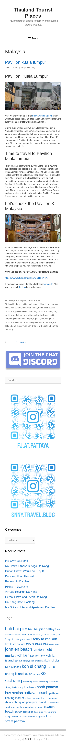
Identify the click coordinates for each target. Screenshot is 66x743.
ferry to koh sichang (37, 643)
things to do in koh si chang (45, 712)
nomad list (43, 308)
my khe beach (28, 687)
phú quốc (19, 702)
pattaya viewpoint (33, 698)
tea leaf (49, 322)
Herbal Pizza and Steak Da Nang (26, 597)
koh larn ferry (37, 655)
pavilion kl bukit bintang (26, 311)
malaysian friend (29, 308)
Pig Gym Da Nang (16, 560)
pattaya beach (36, 693)
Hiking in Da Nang (16, 586)
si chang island (53, 702)
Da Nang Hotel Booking (20, 602)
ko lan (28, 674)
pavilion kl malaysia (47, 311)
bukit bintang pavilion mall (20, 304)
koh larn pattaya (22, 660)
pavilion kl (9, 311)
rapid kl (36, 319)
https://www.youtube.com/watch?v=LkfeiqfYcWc (26, 278)
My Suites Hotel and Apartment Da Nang (30, 607)
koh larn (22, 655)
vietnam (32, 716)
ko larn (36, 674)
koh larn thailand (38, 661)
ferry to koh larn (45, 639)
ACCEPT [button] (30, 739)
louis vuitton (15, 308)
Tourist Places (33, 300)
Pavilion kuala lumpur (25, 62)
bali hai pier (16, 628)
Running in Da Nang (17, 581)
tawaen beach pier (24, 712)
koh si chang (34, 666)
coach (36, 304)
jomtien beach (18, 649)
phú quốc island (36, 702)
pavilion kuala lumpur (15, 315)
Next (22, 342)
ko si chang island (46, 682)
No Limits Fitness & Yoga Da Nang (27, 566)
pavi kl (52, 308)
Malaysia (12, 300)
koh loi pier (52, 660)
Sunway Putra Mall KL (42, 116)
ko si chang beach (30, 682)
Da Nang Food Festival (19, 576)
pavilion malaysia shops (37, 315)
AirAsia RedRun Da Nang (21, 591)
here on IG (48, 284)
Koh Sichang (13, 666)
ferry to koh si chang (15, 644)
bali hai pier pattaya (42, 629)
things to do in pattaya (16, 716)
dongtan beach (24, 639)
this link (22, 287)
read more (48, 735)
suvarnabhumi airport (33, 707)
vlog (11, 330)
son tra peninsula (13, 707)
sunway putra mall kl (35, 322)
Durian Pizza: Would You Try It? (25, 571)
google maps (54, 644)
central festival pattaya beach (35, 634)
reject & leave (44, 739)
